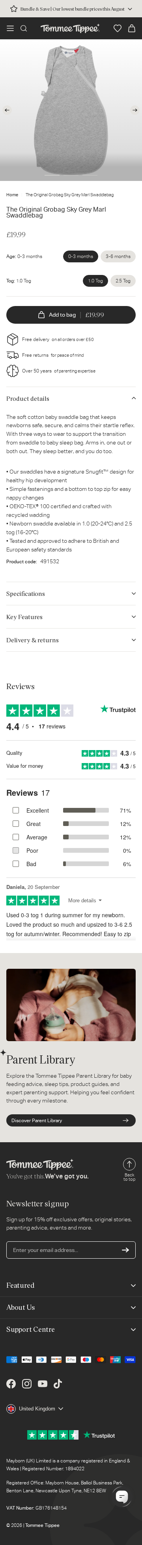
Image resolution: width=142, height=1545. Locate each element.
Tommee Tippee (42, 1525)
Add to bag (76, 314)
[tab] (52, 175)
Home (12, 194)
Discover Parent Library (36, 1120)
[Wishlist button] (117, 28)
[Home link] (70, 28)
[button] (10, 28)
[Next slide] (135, 110)
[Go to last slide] (7, 110)
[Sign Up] (125, 1250)
